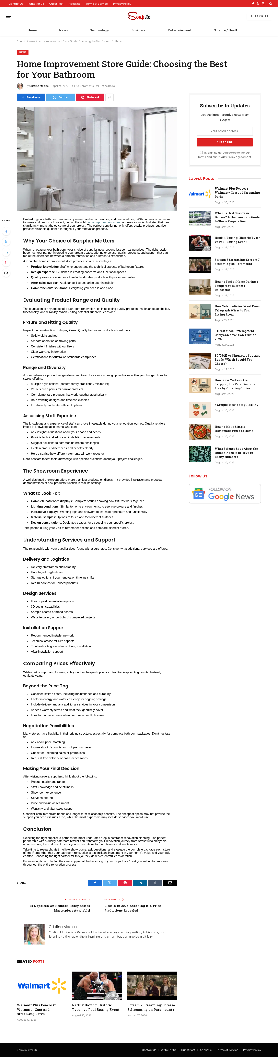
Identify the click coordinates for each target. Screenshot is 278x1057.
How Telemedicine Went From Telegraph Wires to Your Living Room (237, 310)
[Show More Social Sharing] (109, 97)
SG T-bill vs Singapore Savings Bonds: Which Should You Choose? (237, 360)
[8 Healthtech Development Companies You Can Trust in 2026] (200, 336)
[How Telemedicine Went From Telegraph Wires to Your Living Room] (200, 311)
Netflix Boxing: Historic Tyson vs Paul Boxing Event (95, 1007)
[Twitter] (6, 242)
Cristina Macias (39, 86)
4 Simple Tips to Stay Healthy (236, 405)
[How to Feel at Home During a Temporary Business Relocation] (200, 287)
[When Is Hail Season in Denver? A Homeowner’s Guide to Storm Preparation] (200, 218)
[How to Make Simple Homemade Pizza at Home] (200, 432)
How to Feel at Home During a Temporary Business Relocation (236, 286)
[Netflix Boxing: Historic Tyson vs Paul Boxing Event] (97, 986)
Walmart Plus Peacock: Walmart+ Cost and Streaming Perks (36, 1009)
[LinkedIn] (6, 252)
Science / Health (227, 30)
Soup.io (21, 41)
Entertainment (180, 30)
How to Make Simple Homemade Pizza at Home (234, 429)
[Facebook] (6, 231)
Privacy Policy (122, 4)
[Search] (270, 3)
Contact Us (16, 4)
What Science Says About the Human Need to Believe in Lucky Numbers (236, 453)
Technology (99, 30)
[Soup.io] (139, 16)
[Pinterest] (6, 262)
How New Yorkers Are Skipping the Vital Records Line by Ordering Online (235, 384)
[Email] (6, 273)
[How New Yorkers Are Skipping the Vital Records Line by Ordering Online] (200, 385)
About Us (74, 4)
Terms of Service (97, 4)
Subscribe (259, 16)
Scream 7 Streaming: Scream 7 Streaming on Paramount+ (151, 1007)
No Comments (85, 86)
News (63, 30)
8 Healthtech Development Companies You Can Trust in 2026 (235, 335)
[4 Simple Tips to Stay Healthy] (200, 410)
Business (138, 30)
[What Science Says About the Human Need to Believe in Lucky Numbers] (200, 454)
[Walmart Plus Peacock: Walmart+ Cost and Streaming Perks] (42, 986)
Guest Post (56, 4)
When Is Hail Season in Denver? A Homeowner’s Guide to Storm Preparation (237, 217)
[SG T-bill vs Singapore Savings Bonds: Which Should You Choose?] (200, 361)
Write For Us (36, 4)
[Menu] (8, 16)
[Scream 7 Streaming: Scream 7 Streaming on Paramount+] (152, 986)
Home (32, 30)
